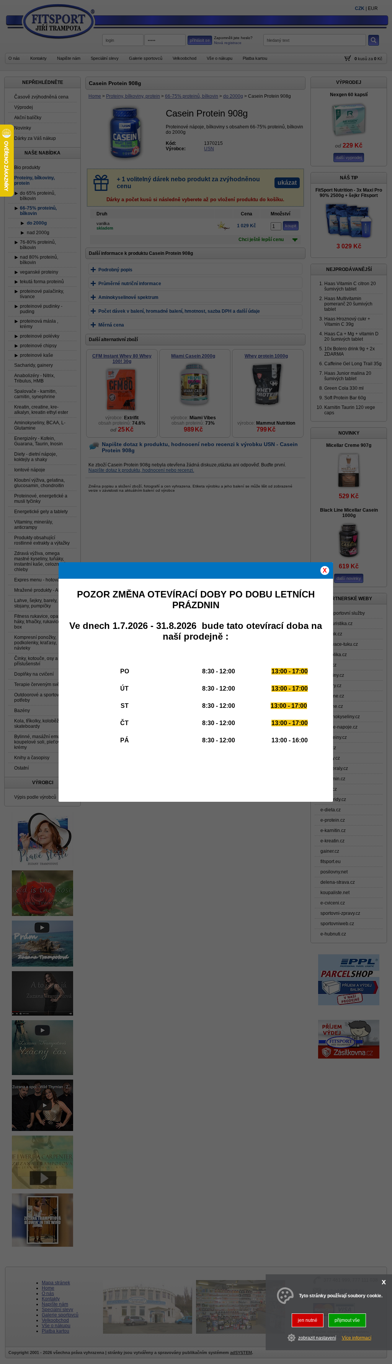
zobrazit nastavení (317, 1338)
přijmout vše (347, 1320)
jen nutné (307, 1320)
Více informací (356, 1338)
